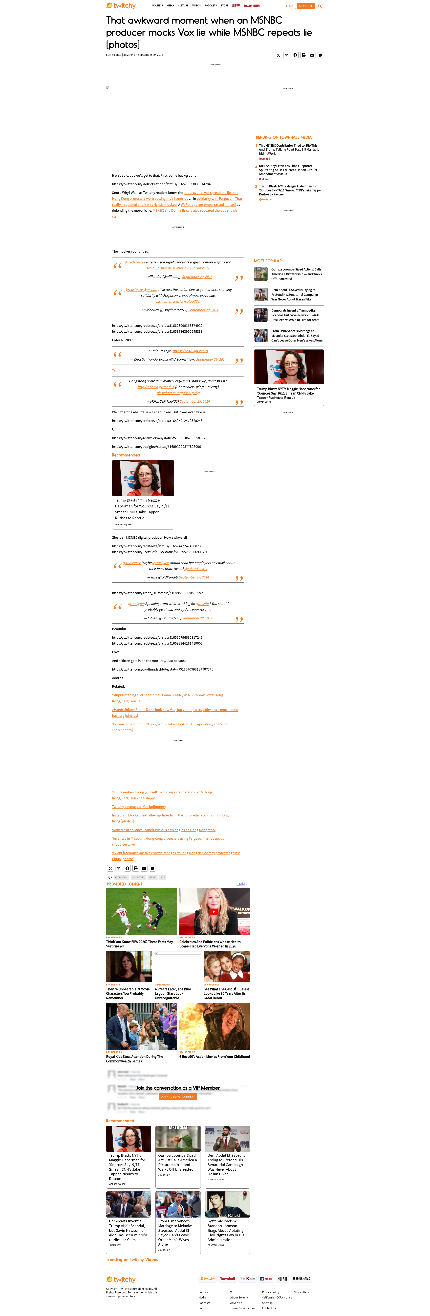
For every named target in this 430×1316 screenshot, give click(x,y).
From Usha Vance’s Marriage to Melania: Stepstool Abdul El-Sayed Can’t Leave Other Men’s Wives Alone (296, 336)
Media (170, 5)
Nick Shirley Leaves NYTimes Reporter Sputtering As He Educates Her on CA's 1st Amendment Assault (288, 170)
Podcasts (211, 5)
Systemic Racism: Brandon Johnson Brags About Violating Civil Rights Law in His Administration (226, 1230)
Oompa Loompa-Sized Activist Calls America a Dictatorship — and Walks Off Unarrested (296, 274)
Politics (157, 5)
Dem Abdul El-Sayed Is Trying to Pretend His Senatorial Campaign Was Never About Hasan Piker (226, 1165)
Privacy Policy (270, 1292)
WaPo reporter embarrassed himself (208, 205)
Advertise (236, 1303)
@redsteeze (134, 262)
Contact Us (269, 1308)
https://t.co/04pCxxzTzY (190, 351)
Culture (183, 5)
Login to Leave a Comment (178, 1096)
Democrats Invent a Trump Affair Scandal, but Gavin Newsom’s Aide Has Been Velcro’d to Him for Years (128, 1230)
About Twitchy (239, 1297)
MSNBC (152, 877)
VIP (232, 1292)
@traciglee (160, 563)
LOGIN (290, 6)
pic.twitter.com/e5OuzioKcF (189, 268)
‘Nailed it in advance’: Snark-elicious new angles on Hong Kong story (164, 830)
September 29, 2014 (197, 277)
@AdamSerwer (195, 569)
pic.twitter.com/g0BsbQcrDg (178, 393)
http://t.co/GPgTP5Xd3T (156, 387)
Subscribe (306, 6)
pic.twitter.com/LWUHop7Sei (178, 302)
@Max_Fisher (156, 268)
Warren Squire (123, 524)
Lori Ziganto (113, 55)
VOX (163, 877)
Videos (196, 5)
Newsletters (301, 1292)
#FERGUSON (121, 877)
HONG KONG (138, 877)
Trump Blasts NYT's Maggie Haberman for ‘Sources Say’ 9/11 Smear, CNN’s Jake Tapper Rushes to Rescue (290, 190)
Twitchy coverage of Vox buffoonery (139, 807)
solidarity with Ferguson (215, 199)
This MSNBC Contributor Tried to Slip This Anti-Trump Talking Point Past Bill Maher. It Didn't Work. (289, 150)
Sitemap (267, 1303)
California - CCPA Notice (277, 1297)
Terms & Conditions (242, 1308)
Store (224, 5)
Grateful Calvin (216, 1245)
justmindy (164, 1175)
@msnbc (150, 290)
